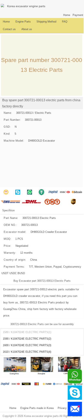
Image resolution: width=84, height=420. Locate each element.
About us (26, 29)
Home (66, 15)
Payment (78, 15)
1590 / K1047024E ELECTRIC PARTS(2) (27, 338)
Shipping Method (46, 21)
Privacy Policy (66, 408)
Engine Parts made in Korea (37, 408)
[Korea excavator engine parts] (3, 6)
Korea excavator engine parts (26, 6)
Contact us (9, 29)
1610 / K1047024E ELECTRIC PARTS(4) (27, 351)
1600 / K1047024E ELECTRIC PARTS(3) (27, 345)
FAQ (64, 21)
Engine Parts (23, 21)
